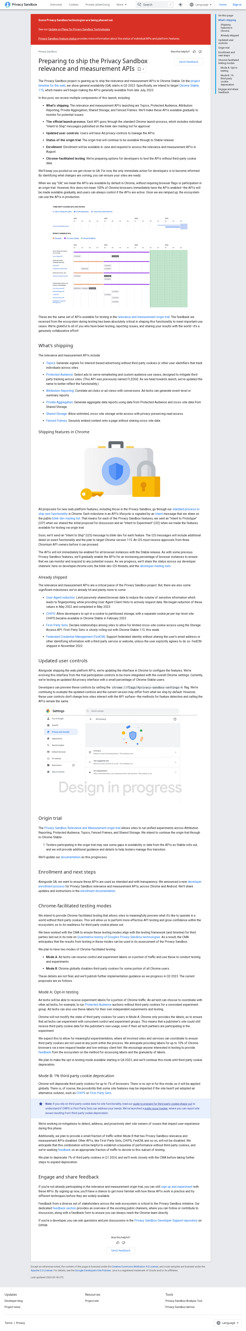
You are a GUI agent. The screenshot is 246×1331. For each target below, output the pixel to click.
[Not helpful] (200, 52)
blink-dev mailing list (66, 518)
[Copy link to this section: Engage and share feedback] (102, 1177)
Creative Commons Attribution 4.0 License (135, 1266)
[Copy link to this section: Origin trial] (65, 818)
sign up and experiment (176, 1187)
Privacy (20, 1322)
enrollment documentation (97, 891)
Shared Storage (56, 414)
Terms (8, 1322)
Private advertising (98, 4)
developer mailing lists (155, 566)
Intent (159, 514)
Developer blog (14, 1300)
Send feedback (188, 62)
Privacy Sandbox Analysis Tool (183, 1300)
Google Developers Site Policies (93, 1270)
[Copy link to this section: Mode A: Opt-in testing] (82, 992)
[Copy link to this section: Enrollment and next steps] (100, 872)
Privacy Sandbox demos (180, 1307)
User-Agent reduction (60, 597)
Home (223, 4)
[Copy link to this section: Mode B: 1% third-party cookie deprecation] (118, 1076)
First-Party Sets (57, 625)
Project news (12, 1307)
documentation (71, 857)
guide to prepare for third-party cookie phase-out (162, 1103)
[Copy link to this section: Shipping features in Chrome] (93, 432)
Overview (56, 4)
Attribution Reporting (60, 391)
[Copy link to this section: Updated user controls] (91, 661)
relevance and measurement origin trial (144, 317)
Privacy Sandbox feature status (57, 38)
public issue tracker (156, 1108)
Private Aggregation (59, 402)
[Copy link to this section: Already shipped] (71, 577)
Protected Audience (59, 374)
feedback (44, 1052)
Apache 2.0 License (41, 1270)
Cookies (74, 4)
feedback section (64, 1208)
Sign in (237, 4)
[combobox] (154, 4)
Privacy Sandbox (47, 51)
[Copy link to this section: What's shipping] (77, 346)
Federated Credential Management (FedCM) (75, 637)
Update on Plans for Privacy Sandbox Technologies (79, 29)
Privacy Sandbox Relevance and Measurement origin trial (82, 828)
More (120, 4)
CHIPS (50, 613)
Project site (92, 1300)
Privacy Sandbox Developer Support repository (166, 1220)
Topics (50, 363)
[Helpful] (194, 52)
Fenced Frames (56, 420)
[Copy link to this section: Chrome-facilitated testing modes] (115, 906)
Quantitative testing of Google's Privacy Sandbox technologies (118, 937)
